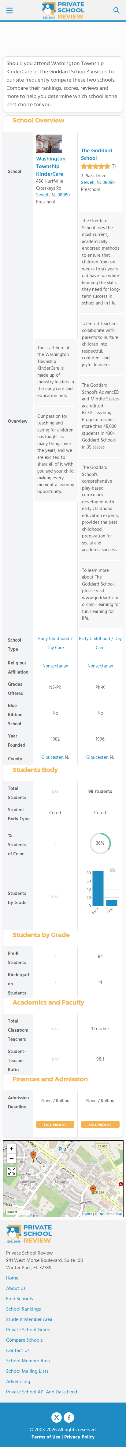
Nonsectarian (55, 666)
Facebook (69, 1417)
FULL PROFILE (55, 1125)
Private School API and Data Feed (41, 1392)
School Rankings (23, 1309)
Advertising (18, 1381)
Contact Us (18, 1350)
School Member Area (28, 1361)
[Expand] (11, 1171)
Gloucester (52, 757)
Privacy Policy (79, 1437)
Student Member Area (29, 1319)
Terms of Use (46, 1437)
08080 (63, 195)
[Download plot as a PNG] (112, 870)
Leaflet (87, 1214)
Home (12, 1278)
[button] (33, 1156)
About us (16, 1288)
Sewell (43, 195)
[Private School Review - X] (56, 1417)
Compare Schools (24, 1340)
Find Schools (19, 1299)
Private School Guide (28, 1330)
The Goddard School (97, 154)
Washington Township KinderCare (50, 166)
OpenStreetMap (110, 1214)
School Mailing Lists (27, 1371)
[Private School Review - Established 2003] (63, 10)
